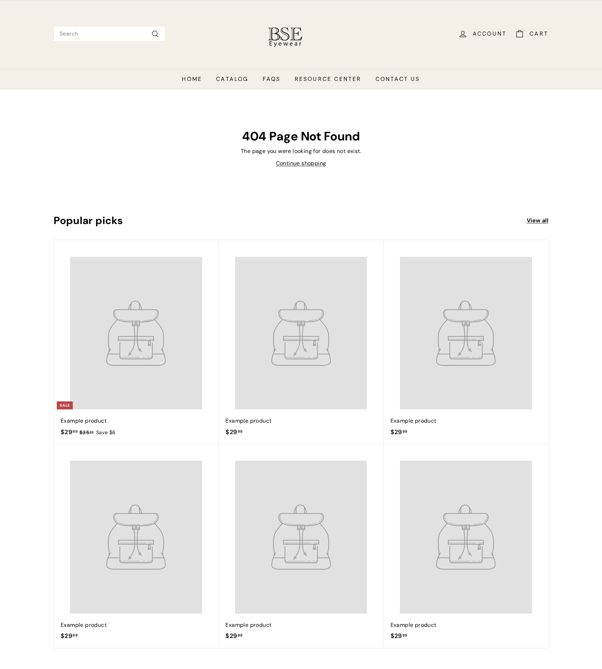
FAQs (272, 79)
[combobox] (109, 33)
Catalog (232, 79)
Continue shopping (301, 163)
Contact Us (398, 79)
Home (192, 79)
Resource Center (328, 79)
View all (537, 220)
